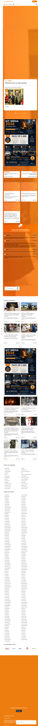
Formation (10, 80)
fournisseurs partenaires (24, 471)
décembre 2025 (7, 507)
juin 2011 (22, 630)
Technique (22, 485)
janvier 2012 (23, 619)
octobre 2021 (6, 585)
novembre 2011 (23, 622)
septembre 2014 (23, 569)
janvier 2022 (6, 580)
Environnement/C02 (7, 483)
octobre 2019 (6, 622)
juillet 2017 (22, 516)
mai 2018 (22, 501)
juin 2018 (22, 499)
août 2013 (22, 589)
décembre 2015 (23, 546)
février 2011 (23, 636)
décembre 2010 (23, 639)
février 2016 (23, 543)
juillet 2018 (22, 498)
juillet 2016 (22, 535)
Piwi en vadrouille (23, 479)
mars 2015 (22, 560)
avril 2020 (6, 613)
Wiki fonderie (23, 488)
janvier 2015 (23, 563)
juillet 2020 (6, 608)
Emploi (6, 482)
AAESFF (6, 468)
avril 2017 (22, 521)
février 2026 (6, 504)
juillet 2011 (22, 628)
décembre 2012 (23, 602)
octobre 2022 (6, 566)
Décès (5, 479)
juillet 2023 (6, 552)
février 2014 (23, 580)
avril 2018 (22, 502)
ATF (5, 474)
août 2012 (22, 608)
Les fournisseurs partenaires (25, 474)
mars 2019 (6, 633)
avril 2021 (6, 594)
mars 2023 (6, 558)
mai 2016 (22, 538)
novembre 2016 (23, 529)
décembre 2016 (23, 527)
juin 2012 (22, 611)
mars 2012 (22, 616)
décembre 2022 (7, 563)
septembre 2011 (23, 625)
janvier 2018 (23, 507)
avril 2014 (22, 577)
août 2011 (22, 627)
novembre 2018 (7, 639)
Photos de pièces (23, 477)
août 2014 (22, 571)
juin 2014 (22, 574)
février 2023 (6, 560)
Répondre (35, 240)
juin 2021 (6, 591)
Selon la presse (23, 483)
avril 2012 (22, 614)
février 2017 (23, 524)
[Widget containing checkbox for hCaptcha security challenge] (12, 288)
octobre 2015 (23, 549)
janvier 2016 (23, 544)
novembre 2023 (7, 546)
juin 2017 (22, 518)
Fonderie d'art (6, 488)
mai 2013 (22, 594)
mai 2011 (22, 631)
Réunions (22, 482)
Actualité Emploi (7, 471)
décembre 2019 (7, 619)
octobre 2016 (23, 530)
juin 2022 (6, 572)
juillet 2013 (22, 591)
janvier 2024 (6, 543)
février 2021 (6, 597)
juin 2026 (6, 498)
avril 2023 (6, 557)
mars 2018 (22, 504)
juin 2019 (6, 628)
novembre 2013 (23, 585)
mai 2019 (6, 630)
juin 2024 (6, 535)
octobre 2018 (6, 641)
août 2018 (22, 496)
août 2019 (6, 625)
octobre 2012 (23, 605)
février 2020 (6, 616)
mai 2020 (6, 611)
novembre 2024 (7, 527)
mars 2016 (22, 541)
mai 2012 (22, 613)
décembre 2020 (7, 600)
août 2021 (6, 588)
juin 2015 (22, 555)
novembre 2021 (7, 583)
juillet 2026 (6, 496)
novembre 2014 (23, 566)
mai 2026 (6, 499)
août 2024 (6, 532)
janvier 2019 (6, 636)
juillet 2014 (22, 572)
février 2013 (23, 599)
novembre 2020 (7, 602)
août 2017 (22, 515)
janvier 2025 (6, 524)
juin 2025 (6, 516)
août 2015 (22, 552)
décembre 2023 (7, 544)
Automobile (6, 477)
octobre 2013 (23, 586)
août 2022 (6, 569)
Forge (22, 468)
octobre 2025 (6, 510)
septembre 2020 (7, 605)
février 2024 (6, 541)
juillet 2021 (6, 589)
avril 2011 (22, 633)
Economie (6, 480)
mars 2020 (6, 614)
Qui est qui (22, 480)
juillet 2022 (6, 571)
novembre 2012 (23, 603)
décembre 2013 (23, 583)
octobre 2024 (6, 529)
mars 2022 (6, 577)
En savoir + (19, 710)
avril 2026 (6, 501)
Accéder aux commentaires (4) (21, 113)
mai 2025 (6, 518)
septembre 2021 (7, 586)
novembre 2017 (23, 510)
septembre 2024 (7, 530)
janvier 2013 (23, 600)
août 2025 (6, 513)
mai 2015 (22, 557)
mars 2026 (6, 502)
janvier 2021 (6, 599)
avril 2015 (22, 558)
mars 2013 (22, 597)
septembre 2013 (23, 588)
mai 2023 (6, 555)
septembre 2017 (23, 513)
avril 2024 (6, 538)
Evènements (6, 485)
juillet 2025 (6, 515)
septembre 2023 (7, 549)
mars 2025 (6, 521)
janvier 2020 (6, 617)
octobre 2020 (6, 603)
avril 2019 (6, 631)
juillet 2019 (6, 627)
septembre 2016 (23, 532)
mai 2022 (6, 574)
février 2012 (23, 617)
